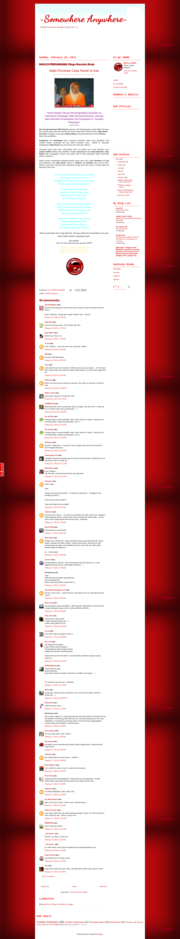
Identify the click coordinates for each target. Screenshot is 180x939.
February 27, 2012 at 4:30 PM (55, 737)
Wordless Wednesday (74, 922)
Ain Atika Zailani (51, 799)
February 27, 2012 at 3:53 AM (55, 507)
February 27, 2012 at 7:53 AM (55, 522)
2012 (118, 159)
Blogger (100, 934)
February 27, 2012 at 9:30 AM (55, 568)
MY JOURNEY (118, 84)
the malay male (121, 227)
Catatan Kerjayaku (51, 293)
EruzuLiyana (49, 731)
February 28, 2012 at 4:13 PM (55, 861)
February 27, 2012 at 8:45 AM (55, 533)
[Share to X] (81, 290)
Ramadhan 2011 (131, 922)
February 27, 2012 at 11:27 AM (55, 685)
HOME (115, 80)
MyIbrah (116, 279)
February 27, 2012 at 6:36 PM (55, 784)
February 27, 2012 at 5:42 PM (55, 771)
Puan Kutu (49, 776)
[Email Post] (70, 290)
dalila (47, 690)
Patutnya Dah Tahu (122, 210)
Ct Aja (47, 343)
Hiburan (66, 924)
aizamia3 (119, 208)
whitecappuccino (51, 455)
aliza (46, 365)
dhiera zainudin (51, 810)
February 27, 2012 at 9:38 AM (55, 585)
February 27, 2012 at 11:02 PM (55, 818)
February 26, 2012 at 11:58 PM (55, 451)
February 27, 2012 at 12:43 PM (56, 698)
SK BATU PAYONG (120, 87)
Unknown (48, 380)
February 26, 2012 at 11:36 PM (55, 412)
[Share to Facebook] (83, 290)
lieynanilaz (49, 703)
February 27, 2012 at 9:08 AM (55, 555)
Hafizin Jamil (50, 393)
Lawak (73, 924)
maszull (48, 560)
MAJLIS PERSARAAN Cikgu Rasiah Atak (125, 191)
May (119, 171)
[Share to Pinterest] (85, 290)
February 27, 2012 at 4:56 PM (55, 750)
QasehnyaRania (50, 305)
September (122, 162)
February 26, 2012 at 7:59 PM (55, 339)
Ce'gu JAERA (52, 290)
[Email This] (76, 290)
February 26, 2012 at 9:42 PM (55, 375)
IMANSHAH (49, 823)
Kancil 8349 (49, 527)
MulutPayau (49, 468)
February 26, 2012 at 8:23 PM (55, 360)
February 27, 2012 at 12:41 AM (56, 476)
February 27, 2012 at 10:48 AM (56, 637)
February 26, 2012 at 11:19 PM (55, 399)
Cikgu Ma (48, 322)
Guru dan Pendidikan (53, 924)
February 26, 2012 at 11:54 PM (55, 425)
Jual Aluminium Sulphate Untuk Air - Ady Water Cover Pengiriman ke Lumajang (128, 239)
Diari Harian (115, 922)
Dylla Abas (49, 538)
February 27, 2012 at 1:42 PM (55, 709)
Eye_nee (48, 642)
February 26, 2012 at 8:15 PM (55, 349)
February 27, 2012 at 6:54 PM (55, 795)
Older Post (103, 886)
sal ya (47, 631)
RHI (46, 354)
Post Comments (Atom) (79, 892)
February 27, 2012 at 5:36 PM (55, 760)
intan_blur (48, 616)
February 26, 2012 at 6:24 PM (55, 317)
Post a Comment (48, 876)
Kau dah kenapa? (122, 229)
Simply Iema (120, 235)
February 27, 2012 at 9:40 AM (55, 598)
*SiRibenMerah (50, 666)
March (120, 174)
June (120, 168)
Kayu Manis (49, 333)
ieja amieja (49, 741)
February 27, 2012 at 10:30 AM (56, 626)
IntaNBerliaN (49, 403)
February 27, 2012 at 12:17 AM (56, 464)
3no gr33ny (49, 416)
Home (74, 886)
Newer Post (45, 886)
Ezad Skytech (50, 765)
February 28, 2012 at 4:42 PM (55, 872)
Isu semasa (81, 924)
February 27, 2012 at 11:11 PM (55, 829)
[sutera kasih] (50, 855)
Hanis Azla (49, 603)
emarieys (48, 754)
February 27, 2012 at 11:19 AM (55, 661)
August (120, 165)
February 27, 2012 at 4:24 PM (55, 726)
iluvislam (116, 272)
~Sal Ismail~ (49, 834)
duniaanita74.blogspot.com (55, 590)
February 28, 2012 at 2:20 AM (55, 850)
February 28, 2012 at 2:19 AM (55, 840)
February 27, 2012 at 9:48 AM (55, 611)
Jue (46, 866)
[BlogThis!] (78, 290)
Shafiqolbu (117, 269)
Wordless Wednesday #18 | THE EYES (125, 181)
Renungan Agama (97, 922)
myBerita (116, 276)
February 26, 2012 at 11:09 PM (55, 388)
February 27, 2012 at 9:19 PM (55, 805)
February (121, 177)
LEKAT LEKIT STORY (124, 216)
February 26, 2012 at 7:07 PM (55, 328)
